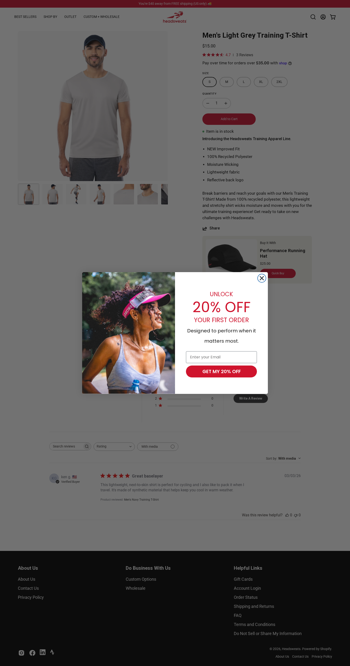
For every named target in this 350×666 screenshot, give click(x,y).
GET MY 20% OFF (221, 371)
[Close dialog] (262, 278)
